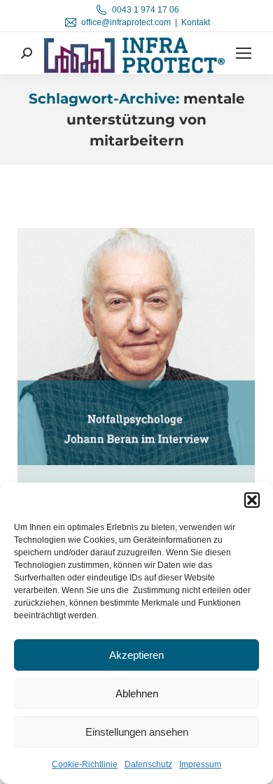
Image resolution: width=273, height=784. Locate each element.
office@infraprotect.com (126, 22)
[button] (252, 500)
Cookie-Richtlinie (85, 764)
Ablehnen (136, 693)
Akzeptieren (136, 655)
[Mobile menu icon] (243, 53)
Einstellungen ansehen (136, 732)
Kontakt (195, 22)
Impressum (200, 764)
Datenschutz (148, 764)
